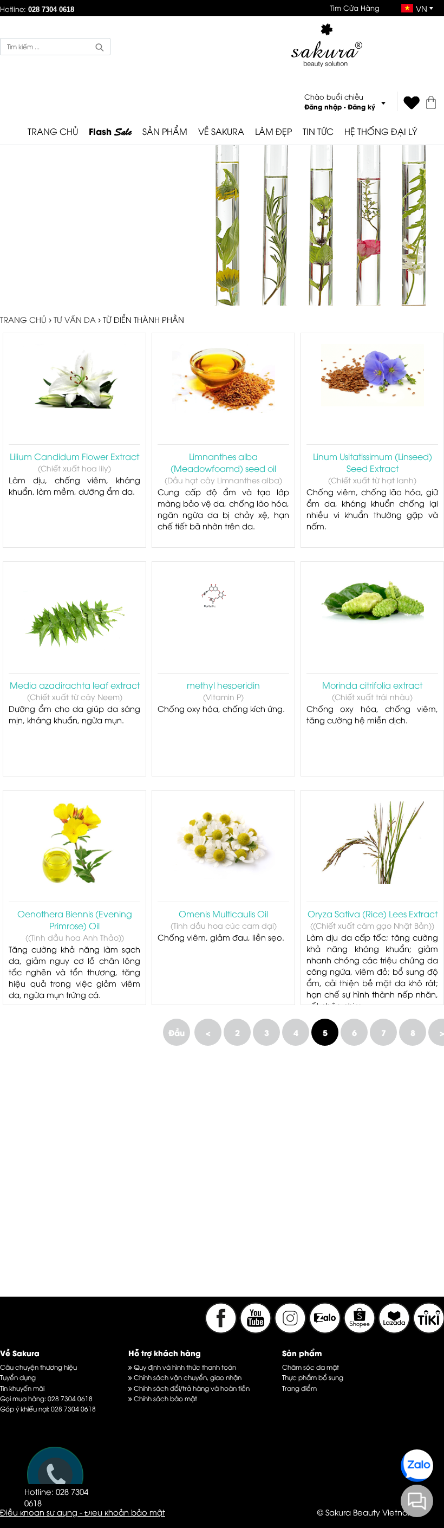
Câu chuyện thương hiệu (38, 1366)
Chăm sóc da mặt (310, 1366)
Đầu (176, 1032)
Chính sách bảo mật (164, 1398)
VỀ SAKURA (221, 131)
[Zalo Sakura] (326, 1330)
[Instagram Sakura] (291, 1330)
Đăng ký (361, 106)
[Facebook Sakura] (221, 1330)
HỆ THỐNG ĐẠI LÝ (380, 131)
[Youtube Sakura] (255, 1330)
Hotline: (37, 9)
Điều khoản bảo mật (124, 1511)
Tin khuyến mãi (22, 1388)
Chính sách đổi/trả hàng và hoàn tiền (191, 1388)
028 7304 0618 (70, 1398)
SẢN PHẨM (164, 131)
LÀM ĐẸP (273, 131)
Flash (110, 132)
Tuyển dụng (18, 1377)
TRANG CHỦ (53, 131)
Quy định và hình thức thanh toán (184, 1366)
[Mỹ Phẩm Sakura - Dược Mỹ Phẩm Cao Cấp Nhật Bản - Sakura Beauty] (326, 45)
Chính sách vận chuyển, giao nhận (186, 1377)
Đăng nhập (323, 106)
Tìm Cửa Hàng (355, 7)
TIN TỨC (318, 131)
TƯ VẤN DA (75, 319)
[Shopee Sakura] (360, 1330)
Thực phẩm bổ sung (312, 1377)
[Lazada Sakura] (395, 1330)
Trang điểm (299, 1388)
